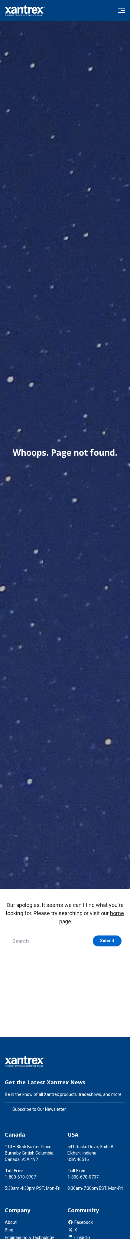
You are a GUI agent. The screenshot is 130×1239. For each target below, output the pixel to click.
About (11, 1222)
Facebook (83, 1222)
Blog (9, 1229)
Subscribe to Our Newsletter (39, 1109)
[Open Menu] (121, 10)
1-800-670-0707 (20, 1177)
